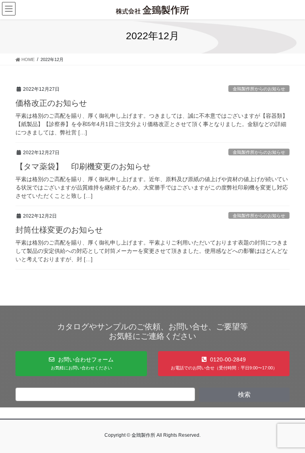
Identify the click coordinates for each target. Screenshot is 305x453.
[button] (81, 363)
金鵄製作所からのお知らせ (259, 88)
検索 (244, 394)
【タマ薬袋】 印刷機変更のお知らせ (83, 166)
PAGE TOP (290, 432)
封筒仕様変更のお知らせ (59, 230)
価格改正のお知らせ (51, 103)
